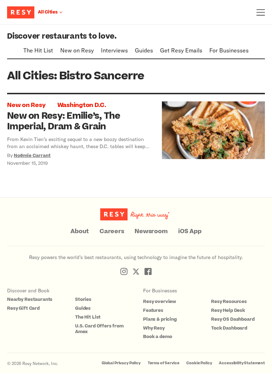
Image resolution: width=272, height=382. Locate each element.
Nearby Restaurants (29, 299)
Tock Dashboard (229, 328)
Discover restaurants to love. (62, 36)
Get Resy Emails (181, 50)
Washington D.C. (81, 105)
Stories (83, 299)
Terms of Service (164, 363)
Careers (112, 231)
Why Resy (154, 328)
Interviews (114, 50)
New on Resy (77, 50)
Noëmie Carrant (32, 155)
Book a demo (157, 336)
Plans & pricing (160, 319)
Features (153, 310)
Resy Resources (229, 301)
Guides (144, 50)
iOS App (189, 231)
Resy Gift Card (23, 308)
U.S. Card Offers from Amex (99, 329)
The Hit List (38, 50)
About (79, 231)
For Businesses (229, 50)
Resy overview (159, 301)
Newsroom (151, 231)
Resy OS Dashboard (232, 319)
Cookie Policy (199, 363)
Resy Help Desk (228, 310)
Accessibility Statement (242, 363)
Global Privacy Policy (121, 363)
